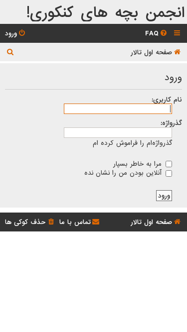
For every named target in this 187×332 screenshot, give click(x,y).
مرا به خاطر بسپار (138, 164)
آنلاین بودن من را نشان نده (124, 173)
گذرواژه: (171, 123)
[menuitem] (157, 33)
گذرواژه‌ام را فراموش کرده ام (132, 143)
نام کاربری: (167, 100)
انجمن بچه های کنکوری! (105, 13)
